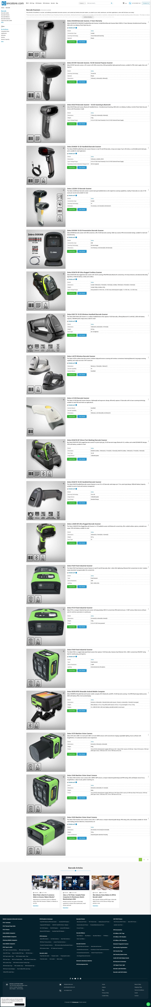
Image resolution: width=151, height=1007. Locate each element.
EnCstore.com (75, 1002)
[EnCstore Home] (12, 3)
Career (136, 992)
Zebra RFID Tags (6, 953)
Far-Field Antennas (55, 938)
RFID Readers (41, 3)
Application (4, 33)
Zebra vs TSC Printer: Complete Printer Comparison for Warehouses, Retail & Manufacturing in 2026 (74, 897)
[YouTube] (75, 979)
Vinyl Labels (52, 959)
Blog (63, 3)
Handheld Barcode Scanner (82, 949)
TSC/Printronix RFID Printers (120, 921)
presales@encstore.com (69, 987)
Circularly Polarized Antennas (46, 945)
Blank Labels (59, 959)
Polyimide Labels (43, 959)
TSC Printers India (92, 921)
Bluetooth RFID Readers (45, 931)
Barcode (58, 3)
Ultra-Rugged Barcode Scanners (83, 955)
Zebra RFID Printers (132, 921)
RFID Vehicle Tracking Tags (30, 959)
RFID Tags (32, 3)
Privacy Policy (105, 992)
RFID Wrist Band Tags (7, 965)
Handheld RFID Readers (64, 921)
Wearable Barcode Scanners (83, 946)
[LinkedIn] (72, 979)
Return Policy (138, 984)
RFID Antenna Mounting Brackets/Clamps (64, 945)
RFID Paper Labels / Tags (8, 956)
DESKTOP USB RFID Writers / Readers (60, 924)
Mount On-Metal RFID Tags (18, 953)
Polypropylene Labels (65, 955)
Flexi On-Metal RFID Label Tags (23, 968)
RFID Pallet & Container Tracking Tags (21, 962)
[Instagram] (78, 979)
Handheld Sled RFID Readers (58, 931)
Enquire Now (72, 41)
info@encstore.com (68, 984)
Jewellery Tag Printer (118, 924)
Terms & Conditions (139, 990)
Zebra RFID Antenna (44, 938)
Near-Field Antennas (65, 938)
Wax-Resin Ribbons (97, 935)
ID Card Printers (80, 928)
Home (2, 7)
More (2, 22)
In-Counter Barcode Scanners (83, 952)
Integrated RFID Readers (45, 924)
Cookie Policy (105, 995)
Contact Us (146, 3)
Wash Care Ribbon (81, 938)
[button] (112, 3)
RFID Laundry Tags (7, 962)
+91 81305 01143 (68, 990)
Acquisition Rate (5, 31)
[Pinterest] (80, 979)
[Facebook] (70, 979)
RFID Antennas (49, 3)
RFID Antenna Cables (44, 948)
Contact (136, 995)
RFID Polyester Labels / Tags (22, 956)
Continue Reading (88, 17)
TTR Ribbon (105, 935)
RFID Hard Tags (6, 959)
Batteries (3, 35)
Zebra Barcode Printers (81, 921)
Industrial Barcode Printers (82, 924)
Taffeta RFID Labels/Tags (8, 972)
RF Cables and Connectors (56, 948)
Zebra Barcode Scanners (96, 946)
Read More (35, 905)
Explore (104, 987)
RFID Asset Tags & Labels (24, 950)
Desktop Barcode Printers (104, 921)
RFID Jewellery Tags (18, 965)
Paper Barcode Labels (44, 955)
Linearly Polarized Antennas (59, 942)
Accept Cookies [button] (19, 1004)
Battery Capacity (5, 39)
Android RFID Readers (64, 928)
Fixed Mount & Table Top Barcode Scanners (100, 949)
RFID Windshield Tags (29, 965)
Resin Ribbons (80, 935)
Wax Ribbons (88, 935)
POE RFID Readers (54, 928)
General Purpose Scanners (96, 952)
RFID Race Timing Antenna (45, 942)
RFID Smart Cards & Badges (9, 968)
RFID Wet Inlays (29, 953)
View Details (82, 41)
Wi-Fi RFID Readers (44, 928)
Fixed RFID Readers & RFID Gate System (48, 921)
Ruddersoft (71, 28)
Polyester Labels (54, 955)
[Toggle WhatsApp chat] (148, 1004)
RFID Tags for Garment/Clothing (10, 950)
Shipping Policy (138, 987)
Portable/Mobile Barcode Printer (97, 924)
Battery (3, 37)
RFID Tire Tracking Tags (17, 959)
